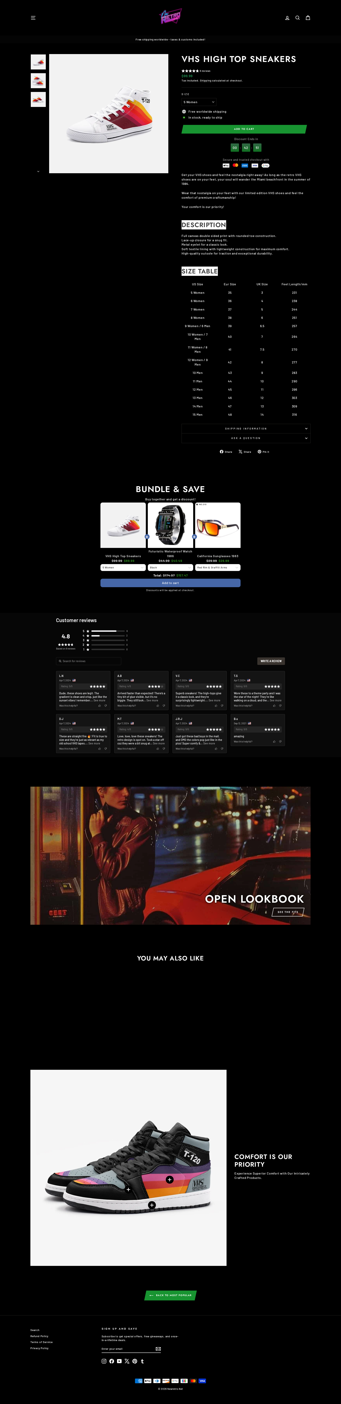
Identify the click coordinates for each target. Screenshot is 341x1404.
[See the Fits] (170, 856)
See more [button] (99, 700)
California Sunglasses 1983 (218, 556)
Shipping (205, 80)
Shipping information (246, 428)
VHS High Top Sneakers (123, 556)
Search (34, 1330)
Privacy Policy (39, 1348)
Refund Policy (39, 1336)
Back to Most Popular (173, 1295)
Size (186, 94)
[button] (196, 71)
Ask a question (246, 438)
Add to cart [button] (170, 583)
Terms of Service (41, 1342)
